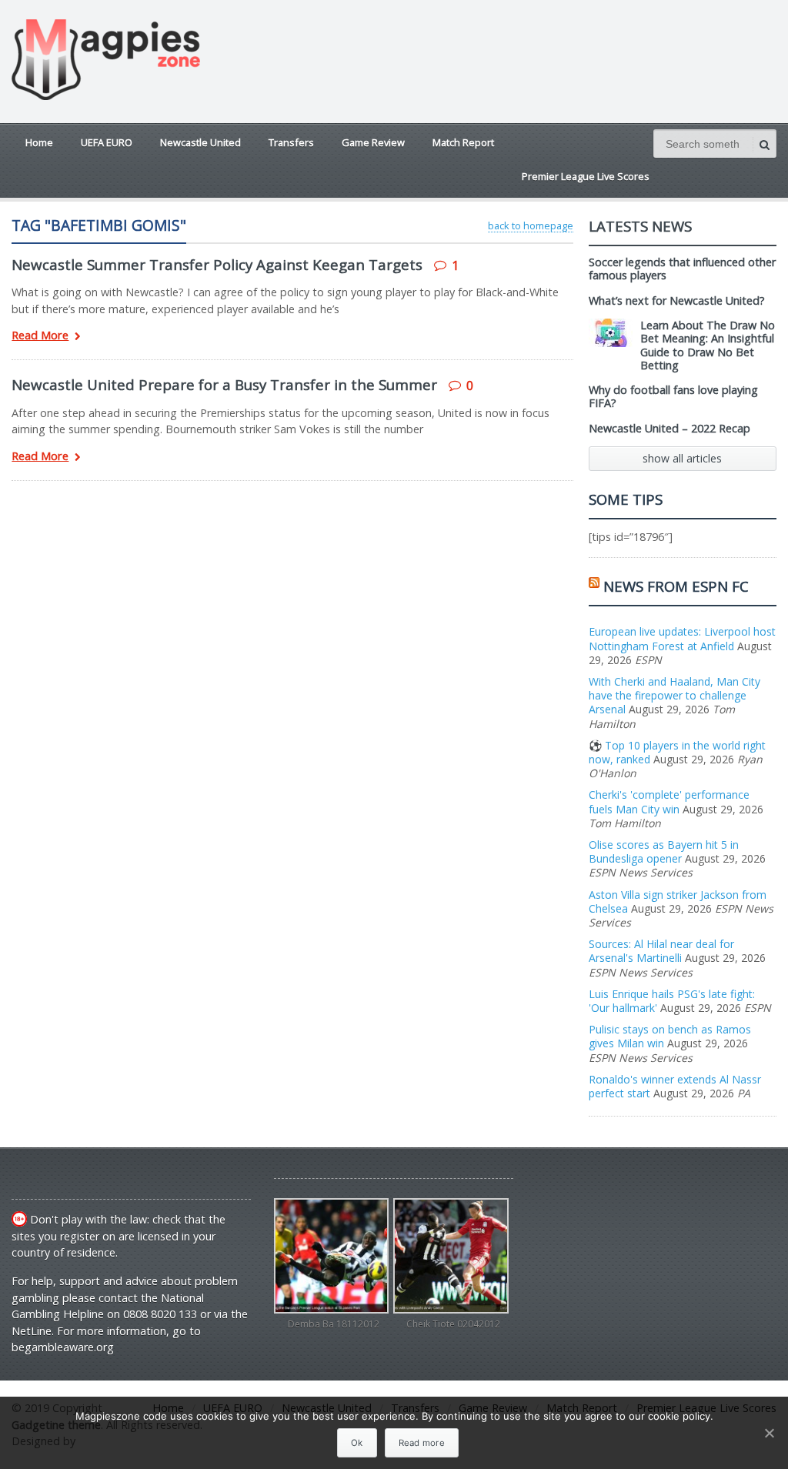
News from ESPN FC (676, 586)
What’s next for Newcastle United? (677, 300)
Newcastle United (200, 142)
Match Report (463, 142)
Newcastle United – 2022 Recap (669, 428)
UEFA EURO (106, 142)
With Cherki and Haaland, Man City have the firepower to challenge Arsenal (674, 695)
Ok (357, 1442)
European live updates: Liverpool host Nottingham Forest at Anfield (682, 638)
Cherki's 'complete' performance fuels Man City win (669, 801)
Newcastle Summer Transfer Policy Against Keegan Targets (217, 264)
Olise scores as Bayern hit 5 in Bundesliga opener (664, 851)
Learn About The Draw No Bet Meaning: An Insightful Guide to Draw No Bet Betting (707, 345)
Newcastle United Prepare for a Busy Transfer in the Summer (224, 384)
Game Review (373, 142)
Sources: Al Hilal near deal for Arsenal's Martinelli (661, 950)
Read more (422, 1442)
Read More (40, 335)
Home (39, 142)
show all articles (682, 458)
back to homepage (530, 225)
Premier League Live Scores (585, 176)
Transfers (291, 142)
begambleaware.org (63, 1347)
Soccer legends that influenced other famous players (682, 268)
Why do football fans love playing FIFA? (673, 396)
